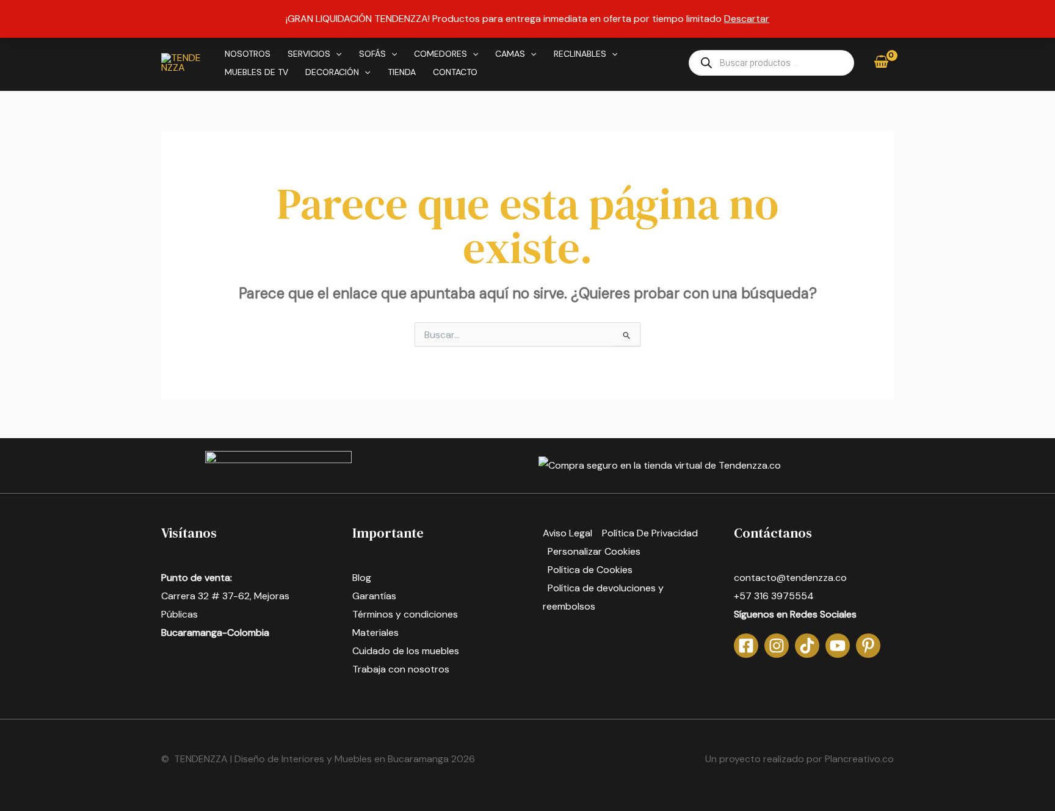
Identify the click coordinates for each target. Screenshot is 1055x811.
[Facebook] (746, 645)
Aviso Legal (567, 533)
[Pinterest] (868, 645)
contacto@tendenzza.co (790, 577)
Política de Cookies (590, 569)
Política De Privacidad (650, 533)
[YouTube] (837, 645)
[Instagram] (776, 645)
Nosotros (247, 53)
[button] (335, 53)
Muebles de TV (256, 72)
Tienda (402, 72)
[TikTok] (807, 645)
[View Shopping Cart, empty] (881, 63)
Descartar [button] (746, 18)
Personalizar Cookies (594, 551)
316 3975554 (784, 595)
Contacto (455, 72)
